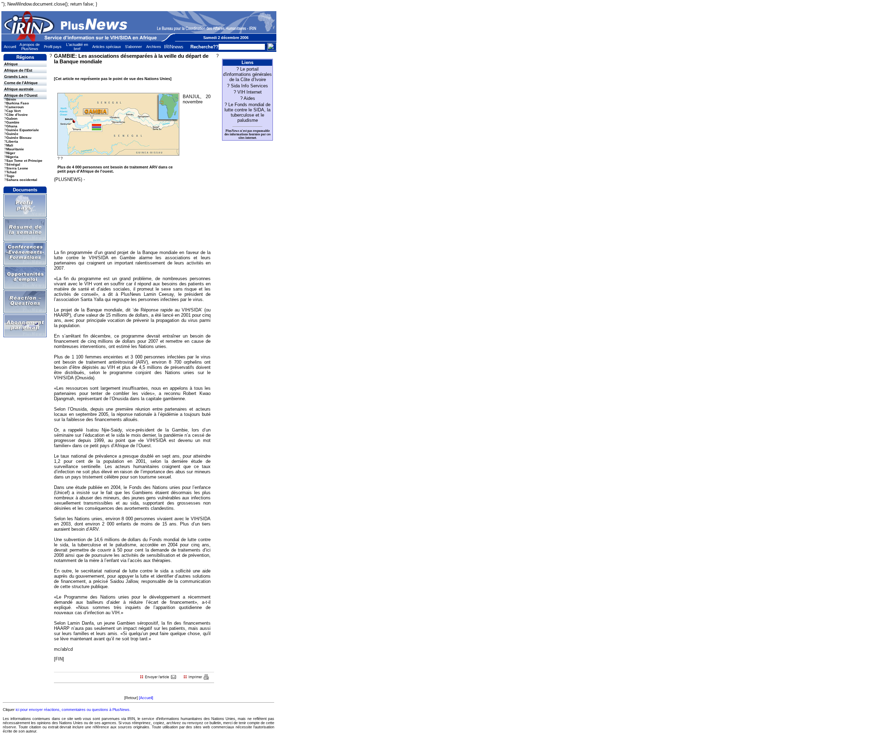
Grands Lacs (15, 76)
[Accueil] (146, 698)
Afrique (11, 64)
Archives (153, 47)
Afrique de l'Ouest (21, 95)
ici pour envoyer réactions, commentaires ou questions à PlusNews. (73, 709)
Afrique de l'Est (18, 70)
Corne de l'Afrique (21, 83)
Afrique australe (18, 89)
